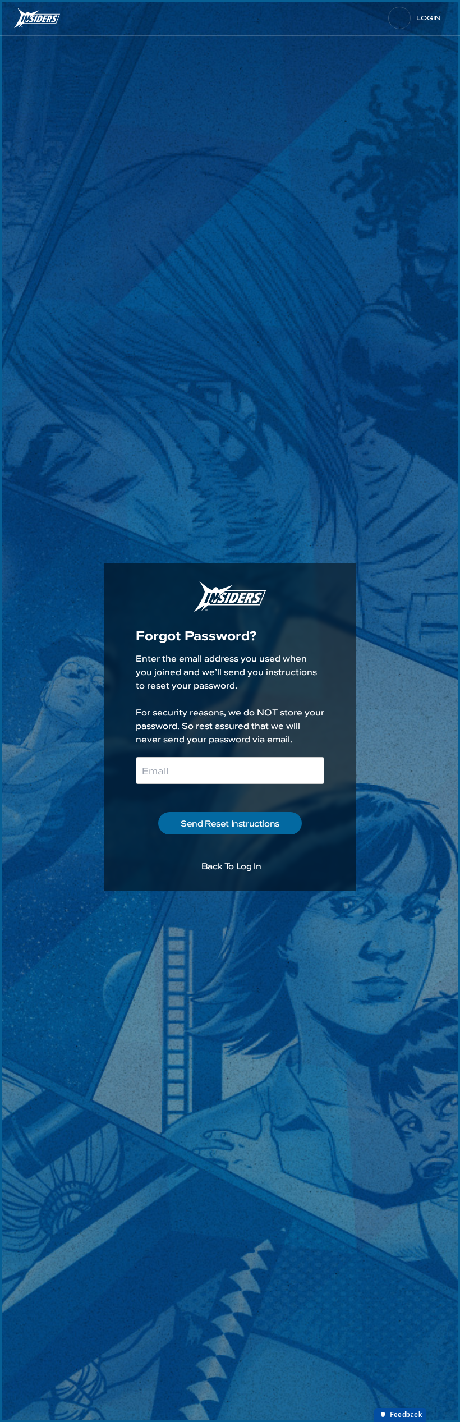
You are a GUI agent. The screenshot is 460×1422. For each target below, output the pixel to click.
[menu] (399, 18)
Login (428, 18)
